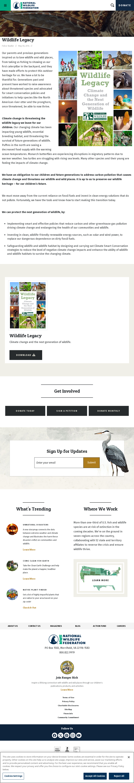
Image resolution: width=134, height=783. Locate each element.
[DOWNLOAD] (25, 351)
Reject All (119, 775)
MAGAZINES (56, 626)
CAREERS (121, 626)
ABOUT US (13, 626)
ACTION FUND (99, 626)
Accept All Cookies (95, 775)
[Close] (128, 757)
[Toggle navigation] (5, 5)
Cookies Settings (13, 775)
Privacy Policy (68, 701)
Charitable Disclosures (68, 706)
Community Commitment (68, 717)
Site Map (68, 709)
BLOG (77, 626)
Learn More (29, 549)
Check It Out (29, 607)
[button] (91, 462)
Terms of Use (68, 698)
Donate (125, 5)
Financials (68, 714)
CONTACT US (34, 626)
